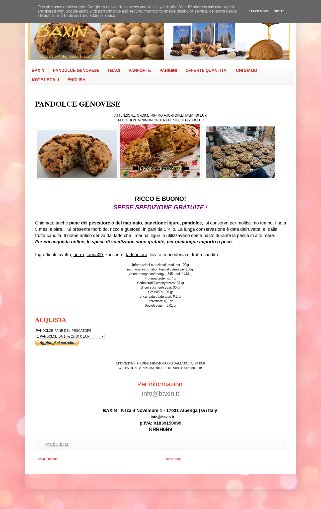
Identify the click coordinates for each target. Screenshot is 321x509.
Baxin (60, 29)
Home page (173, 459)
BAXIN (38, 70)
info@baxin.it (160, 393)
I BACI (114, 70)
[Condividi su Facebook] (61, 444)
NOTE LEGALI (45, 80)
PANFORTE (140, 70)
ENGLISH (76, 80)
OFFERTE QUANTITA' (206, 70)
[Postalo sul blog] (52, 444)
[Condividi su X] (56, 444)
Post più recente (47, 459)
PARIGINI (168, 70)
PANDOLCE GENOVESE (76, 70)
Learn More (259, 11)
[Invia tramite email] (47, 444)
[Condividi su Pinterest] (66, 444)
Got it (279, 11)
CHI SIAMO (246, 70)
